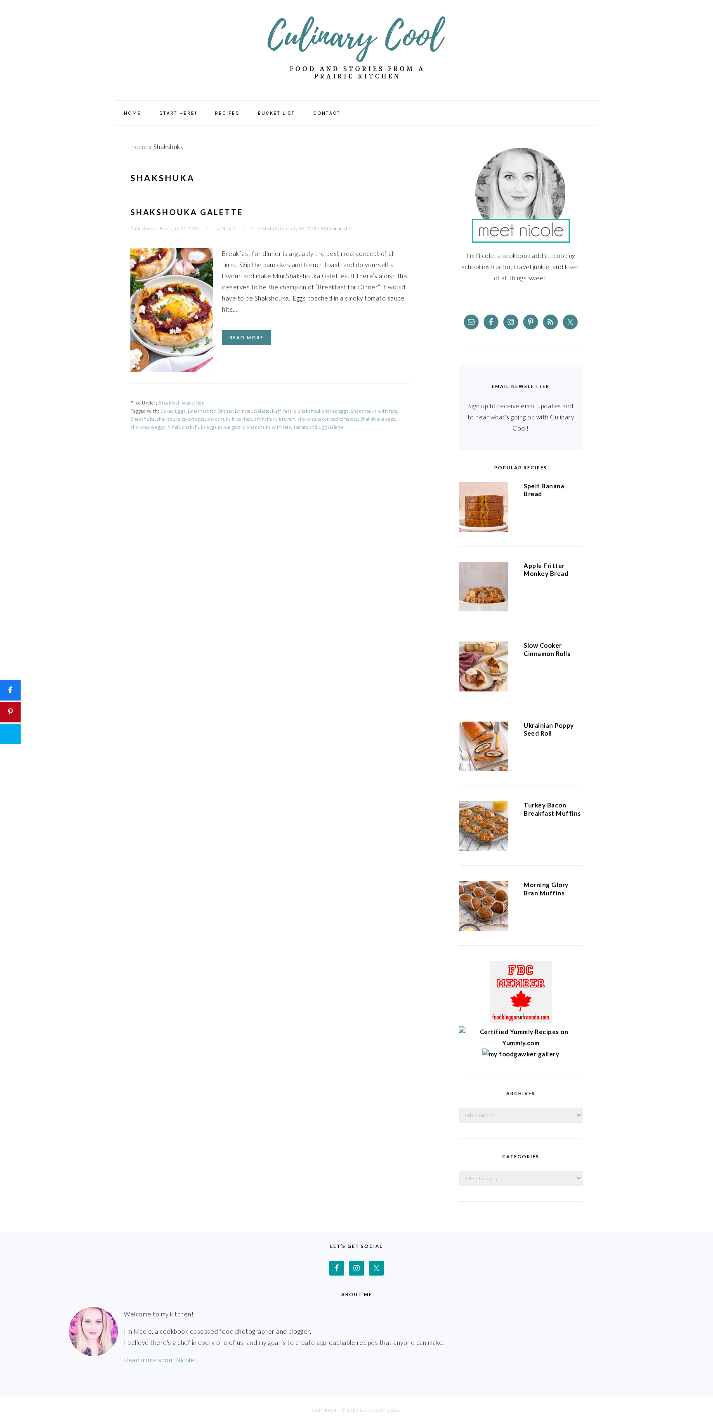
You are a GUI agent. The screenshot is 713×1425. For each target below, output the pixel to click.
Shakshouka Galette (186, 212)
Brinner (244, 411)
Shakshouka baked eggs (323, 411)
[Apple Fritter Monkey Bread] (483, 588)
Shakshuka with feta (269, 427)
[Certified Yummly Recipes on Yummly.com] (521, 1042)
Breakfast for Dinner (210, 411)
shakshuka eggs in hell (155, 427)
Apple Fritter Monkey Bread (546, 570)
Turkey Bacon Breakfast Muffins (552, 809)
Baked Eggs (173, 411)
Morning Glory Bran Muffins (546, 889)
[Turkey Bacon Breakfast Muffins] (483, 827)
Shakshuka (142, 418)
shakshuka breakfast (230, 418)
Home (138, 146)
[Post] (10, 734)
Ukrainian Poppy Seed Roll (549, 729)
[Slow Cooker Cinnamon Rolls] (483, 667)
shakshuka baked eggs (181, 418)
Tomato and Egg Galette (318, 427)
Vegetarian (193, 402)
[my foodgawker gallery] (521, 1054)
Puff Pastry (284, 411)
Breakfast (169, 402)
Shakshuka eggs (377, 418)
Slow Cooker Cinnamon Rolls (547, 649)
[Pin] (10, 712)
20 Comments (335, 228)
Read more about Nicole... (161, 1359)
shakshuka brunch (274, 418)
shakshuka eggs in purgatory (213, 427)
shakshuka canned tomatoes (327, 418)
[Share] (10, 690)
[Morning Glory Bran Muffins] (483, 907)
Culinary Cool (356, 47)
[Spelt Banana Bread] (483, 508)
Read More (246, 337)
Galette (262, 411)
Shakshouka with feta (374, 411)
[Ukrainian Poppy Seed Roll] (483, 748)
